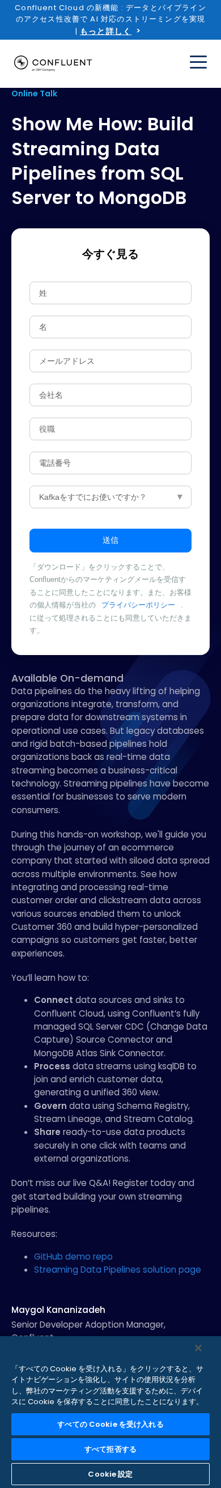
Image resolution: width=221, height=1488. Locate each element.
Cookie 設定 (110, 1474)
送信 (110, 540)
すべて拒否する (110, 1449)
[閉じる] (198, 1348)
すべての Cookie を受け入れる (110, 1424)
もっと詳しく (105, 31)
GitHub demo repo (73, 1256)
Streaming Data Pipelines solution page (117, 1270)
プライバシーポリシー (138, 605)
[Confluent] (53, 63)
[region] (110, 1412)
